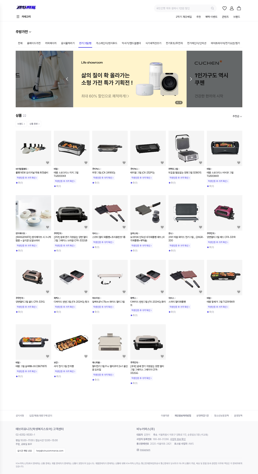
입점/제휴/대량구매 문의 (40, 415)
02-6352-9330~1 (25, 434)
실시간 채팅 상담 (24, 450)
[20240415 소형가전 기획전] (129, 79)
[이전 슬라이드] (67, 79)
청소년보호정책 (221, 415)
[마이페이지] (231, 8)
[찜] (224, 8)
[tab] (184, 17)
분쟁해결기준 (202, 415)
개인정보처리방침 (183, 415)
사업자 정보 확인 (178, 439)
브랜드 (20, 124)
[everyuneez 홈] (39, 8)
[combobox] (237, 116)
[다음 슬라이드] (191, 79)
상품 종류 (33, 124)
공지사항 (20, 415)
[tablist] (208, 17)
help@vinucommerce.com (49, 450)
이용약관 (165, 415)
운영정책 (238, 415)
